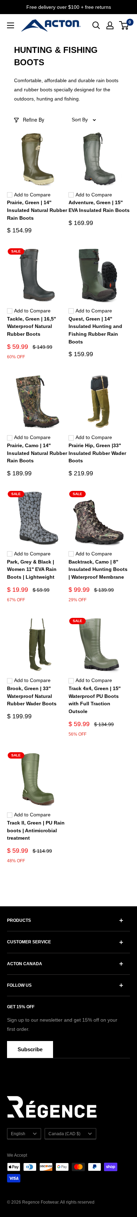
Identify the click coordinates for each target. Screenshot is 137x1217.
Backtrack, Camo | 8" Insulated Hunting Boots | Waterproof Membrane (98, 569)
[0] (124, 25)
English (18, 1133)
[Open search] (96, 25)
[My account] (109, 25)
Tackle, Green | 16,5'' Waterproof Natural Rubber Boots (31, 326)
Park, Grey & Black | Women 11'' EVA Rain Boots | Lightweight (32, 569)
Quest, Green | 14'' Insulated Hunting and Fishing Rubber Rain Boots (95, 330)
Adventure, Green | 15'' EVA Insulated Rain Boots (99, 206)
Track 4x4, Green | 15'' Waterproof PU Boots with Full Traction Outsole (94, 700)
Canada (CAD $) (64, 1133)
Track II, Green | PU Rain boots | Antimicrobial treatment (36, 830)
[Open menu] (10, 25)
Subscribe (30, 1049)
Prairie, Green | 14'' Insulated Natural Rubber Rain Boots (37, 210)
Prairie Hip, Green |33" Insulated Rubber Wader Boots (97, 453)
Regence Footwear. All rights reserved (58, 1202)
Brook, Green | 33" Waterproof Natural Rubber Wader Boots (32, 696)
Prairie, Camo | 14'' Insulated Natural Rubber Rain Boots (37, 453)
